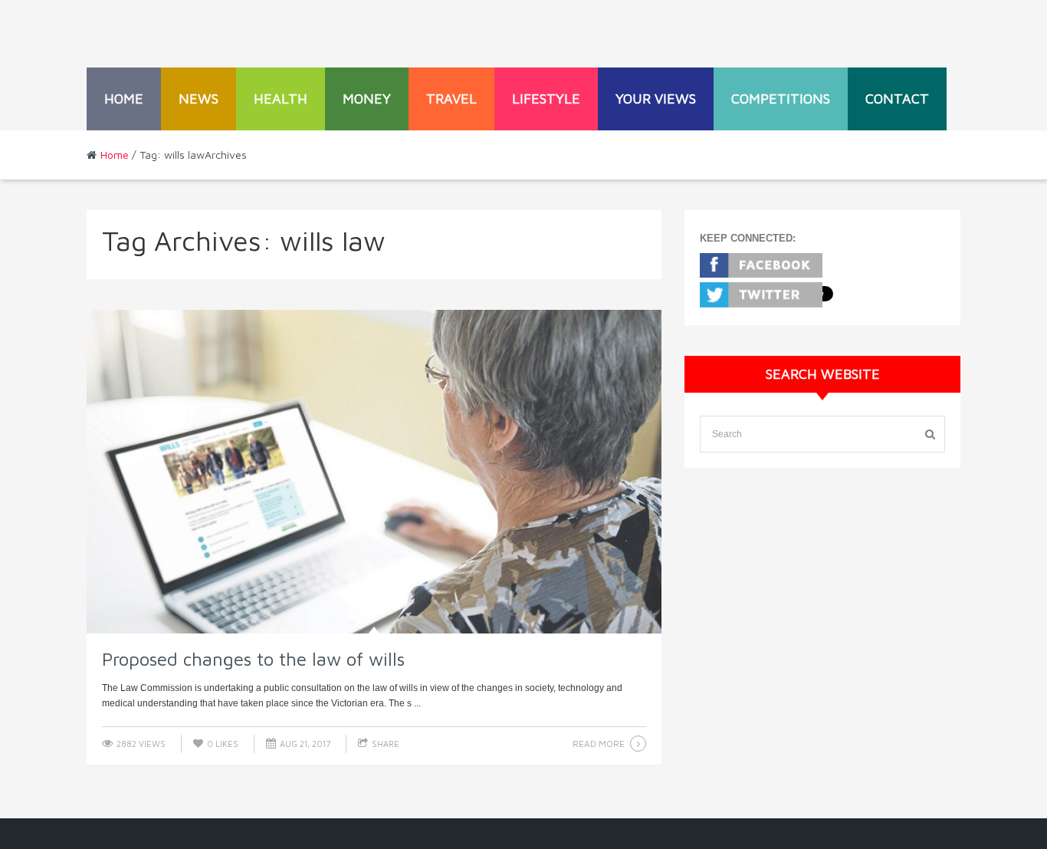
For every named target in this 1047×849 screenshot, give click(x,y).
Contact (897, 98)
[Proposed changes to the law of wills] (374, 472)
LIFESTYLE (546, 98)
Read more (599, 743)
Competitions (780, 98)
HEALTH (280, 98)
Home (123, 98)
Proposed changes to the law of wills (253, 659)
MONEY (367, 98)
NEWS (198, 98)
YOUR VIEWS (655, 98)
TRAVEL (451, 98)
